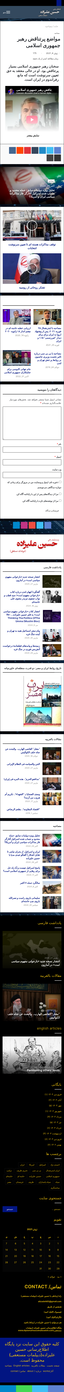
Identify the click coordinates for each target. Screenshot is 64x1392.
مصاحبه (48, 26)
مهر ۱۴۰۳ (57, 1105)
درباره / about (34, 1371)
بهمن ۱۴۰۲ (56, 1144)
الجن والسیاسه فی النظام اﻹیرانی (23, 763)
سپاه (57, 1182)
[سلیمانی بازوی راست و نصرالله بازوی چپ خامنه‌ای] (51, 902)
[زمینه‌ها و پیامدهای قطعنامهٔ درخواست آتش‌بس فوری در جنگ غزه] (51, 650)
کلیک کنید (49, 1312)
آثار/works (48, 1371)
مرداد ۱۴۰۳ (56, 1116)
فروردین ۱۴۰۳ (54, 1139)
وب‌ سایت (56, 469)
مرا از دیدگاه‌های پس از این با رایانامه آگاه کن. (37, 494)
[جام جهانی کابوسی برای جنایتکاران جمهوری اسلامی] (17, 358)
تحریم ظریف (22, 1170)
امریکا (31, 1164)
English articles (21, 1365)
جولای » (51, 1276)
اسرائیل (42, 1164)
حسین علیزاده (35, 1176)
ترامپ (9, 1170)
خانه (56, 26)
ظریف (31, 1182)
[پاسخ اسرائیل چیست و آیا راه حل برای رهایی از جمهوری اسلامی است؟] (51, 872)
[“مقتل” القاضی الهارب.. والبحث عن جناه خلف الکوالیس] (51, 753)
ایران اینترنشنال (53, 1170)
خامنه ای (20, 1176)
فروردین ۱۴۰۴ (54, 1094)
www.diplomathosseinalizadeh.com (35, 1330)
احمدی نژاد (55, 1164)
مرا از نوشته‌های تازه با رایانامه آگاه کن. (40, 500)
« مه (59, 1276)
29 (58, 1268)
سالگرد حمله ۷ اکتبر (30, 882)
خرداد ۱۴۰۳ (56, 1127)
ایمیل (57, 456)
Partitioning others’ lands (43, 1070)
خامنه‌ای (9, 1176)
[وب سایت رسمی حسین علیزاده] (49, 12)
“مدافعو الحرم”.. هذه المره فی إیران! (22, 779)
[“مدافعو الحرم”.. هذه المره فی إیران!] (51, 783)
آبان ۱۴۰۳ (56, 1100)
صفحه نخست (53, 1365)
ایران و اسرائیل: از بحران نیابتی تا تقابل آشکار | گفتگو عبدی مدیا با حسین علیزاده (23, 855)
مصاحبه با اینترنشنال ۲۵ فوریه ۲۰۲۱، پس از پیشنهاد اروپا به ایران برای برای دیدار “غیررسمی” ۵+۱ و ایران (48, 334)
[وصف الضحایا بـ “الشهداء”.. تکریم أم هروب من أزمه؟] (51, 798)
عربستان (20, 1182)
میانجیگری (55, 1188)
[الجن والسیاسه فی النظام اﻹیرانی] (51, 768)
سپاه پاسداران (45, 1182)
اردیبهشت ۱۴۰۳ (54, 1133)
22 (58, 1262)
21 (6, 1256)
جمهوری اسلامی (53, 1176)
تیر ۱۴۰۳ (57, 1122)
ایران (22, 1164)
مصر (9, 1182)
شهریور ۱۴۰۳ (55, 1111)
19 (24, 1256)
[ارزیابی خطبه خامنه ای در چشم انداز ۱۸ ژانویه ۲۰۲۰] (17, 317)
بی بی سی (36, 1170)
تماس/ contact (18, 1371)
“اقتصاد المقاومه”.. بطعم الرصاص (23, 809)
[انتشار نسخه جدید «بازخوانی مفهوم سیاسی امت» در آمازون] (51, 581)
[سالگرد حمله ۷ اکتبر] (51, 887)
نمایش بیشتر (32, 135)
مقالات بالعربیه (38, 1365)
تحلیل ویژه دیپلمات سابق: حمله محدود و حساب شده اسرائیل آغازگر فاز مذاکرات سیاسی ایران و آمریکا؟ (32, 193)
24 (40, 1262)
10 (40, 1249)
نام (59, 444)
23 (49, 1262)
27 (15, 1262)
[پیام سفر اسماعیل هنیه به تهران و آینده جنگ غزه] (51, 635)
